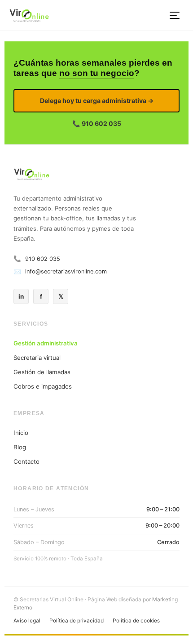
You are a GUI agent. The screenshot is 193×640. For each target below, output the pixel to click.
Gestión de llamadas (41, 372)
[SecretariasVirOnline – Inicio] (29, 15)
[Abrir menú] (175, 15)
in (21, 296)
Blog (19, 447)
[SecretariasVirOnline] (96, 175)
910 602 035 (42, 258)
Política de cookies (136, 621)
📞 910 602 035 (96, 123)
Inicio (20, 432)
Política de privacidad (76, 621)
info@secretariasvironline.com (66, 271)
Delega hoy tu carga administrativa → (97, 100)
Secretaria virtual (37, 357)
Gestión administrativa (45, 343)
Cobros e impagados (42, 386)
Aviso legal (26, 621)
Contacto (26, 461)
